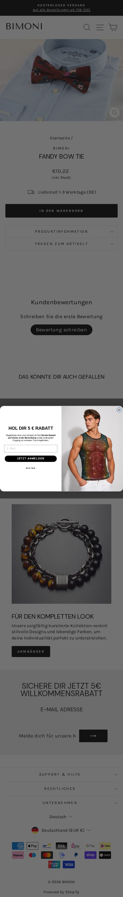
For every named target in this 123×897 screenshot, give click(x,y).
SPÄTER (31, 468)
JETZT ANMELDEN (30, 458)
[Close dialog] (119, 409)
